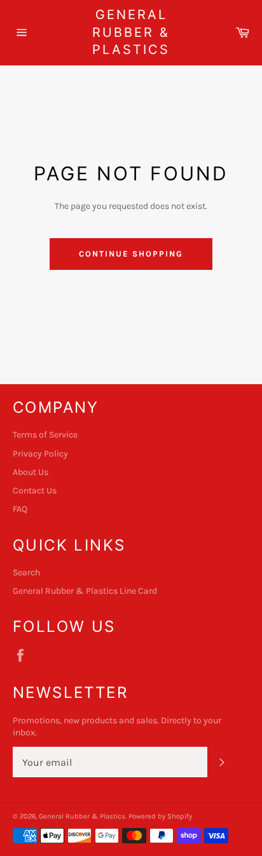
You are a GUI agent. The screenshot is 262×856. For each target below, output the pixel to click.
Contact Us (35, 490)
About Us (30, 472)
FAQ (20, 509)
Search (26, 572)
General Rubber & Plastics (131, 32)
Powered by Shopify (160, 816)
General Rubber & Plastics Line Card (85, 590)
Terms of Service (45, 434)
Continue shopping (131, 253)
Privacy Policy (40, 453)
